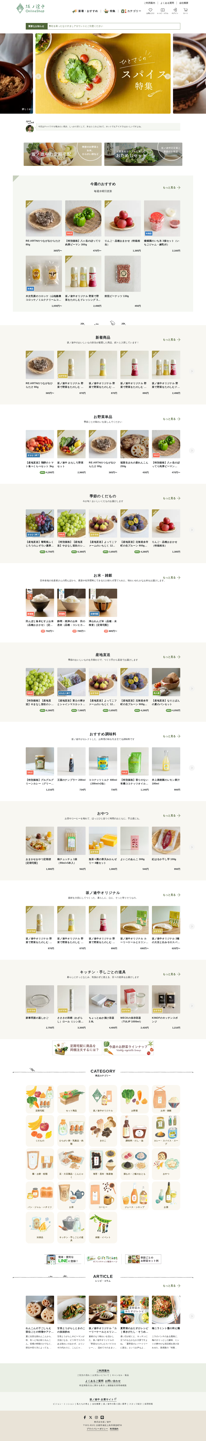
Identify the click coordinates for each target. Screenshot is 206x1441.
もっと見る (169, 187)
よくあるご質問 (94, 1381)
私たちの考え (83, 1404)
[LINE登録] (62, 1259)
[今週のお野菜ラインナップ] (129, 1048)
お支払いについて (100, 1375)
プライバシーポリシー (97, 1429)
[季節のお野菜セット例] (143, 1259)
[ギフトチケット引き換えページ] (103, 1259)
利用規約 (114, 1429)
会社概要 (183, 3)
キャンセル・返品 (120, 1375)
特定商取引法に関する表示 (92, 1385)
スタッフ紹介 (135, 1404)
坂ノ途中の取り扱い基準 (114, 1404)
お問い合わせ (113, 1381)
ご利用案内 (149, 3)
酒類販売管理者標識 (117, 1385)
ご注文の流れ (83, 1375)
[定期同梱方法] (77, 1048)
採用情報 (149, 1404)
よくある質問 (167, 3)
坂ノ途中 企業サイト (102, 1399)
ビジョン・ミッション (63, 1404)
